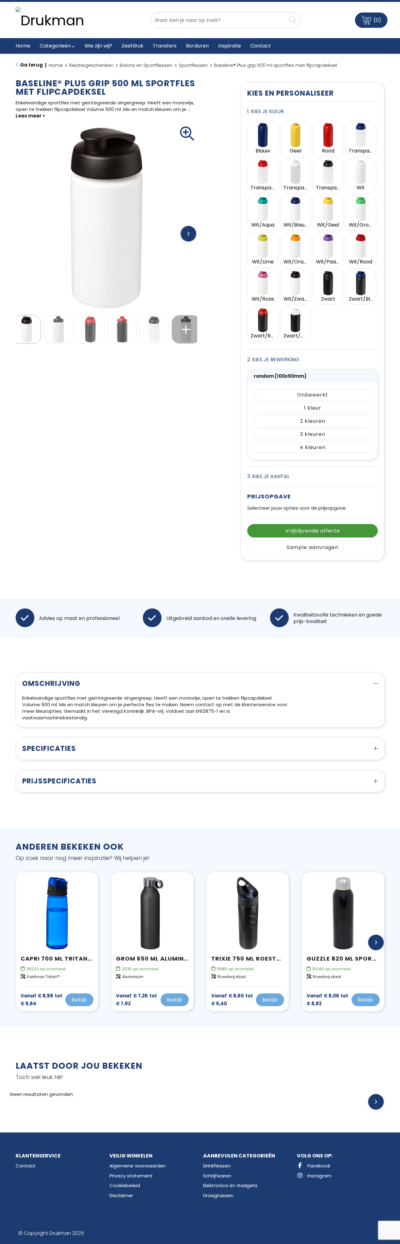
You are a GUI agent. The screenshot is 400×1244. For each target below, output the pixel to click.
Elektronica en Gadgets (230, 1185)
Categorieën (55, 45)
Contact (26, 1165)
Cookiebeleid (124, 1185)
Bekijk (79, 999)
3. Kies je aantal (268, 476)
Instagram (319, 1175)
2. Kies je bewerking (273, 359)
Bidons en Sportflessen (146, 65)
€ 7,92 (136, 1000)
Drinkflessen (217, 1165)
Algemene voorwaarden (137, 1165)
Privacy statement (131, 1175)
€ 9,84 (41, 1000)
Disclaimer (121, 1195)
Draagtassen (218, 1195)
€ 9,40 (232, 1000)
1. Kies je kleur (265, 111)
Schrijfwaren (217, 1175)
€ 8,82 (327, 1000)
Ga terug (31, 65)
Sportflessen (193, 65)
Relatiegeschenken (91, 65)
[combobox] (219, 20)
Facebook (318, 1165)
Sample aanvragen (312, 547)
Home (56, 65)
